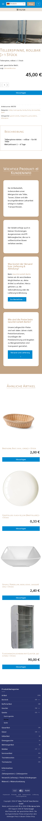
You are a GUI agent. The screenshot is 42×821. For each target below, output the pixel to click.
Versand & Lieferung (9, 777)
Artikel (11, 110)
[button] (38, 4)
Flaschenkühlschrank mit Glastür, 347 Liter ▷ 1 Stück (20, 654)
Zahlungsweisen (8, 773)
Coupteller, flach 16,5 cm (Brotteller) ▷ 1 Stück (21, 516)
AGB (19, 794)
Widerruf (5, 781)
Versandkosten (10, 68)
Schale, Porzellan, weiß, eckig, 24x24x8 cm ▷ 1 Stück (20, 585)
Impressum (6, 794)
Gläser (4, 732)
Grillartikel (6, 736)
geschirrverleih (14, 116)
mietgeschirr (24, 116)
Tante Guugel (29, 809)
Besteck (5, 699)
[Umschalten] (39, 699)
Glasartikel (6, 727)
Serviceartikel (36, 110)
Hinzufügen (21, 93)
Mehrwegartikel (8, 744)
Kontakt (14, 794)
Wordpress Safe (34, 806)
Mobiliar (5, 749)
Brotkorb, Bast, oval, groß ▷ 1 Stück (19, 448)
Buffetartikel (7, 704)
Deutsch (13, 4)
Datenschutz (27, 794)
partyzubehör (32, 116)
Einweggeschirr (7, 740)
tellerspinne (4, 118)
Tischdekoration (8, 757)
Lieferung (35, 794)
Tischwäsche (7, 762)
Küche (29, 110)
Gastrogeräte (17, 110)
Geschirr (5, 708)
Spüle (2, 112)
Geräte (24, 110)
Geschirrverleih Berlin (22, 274)
